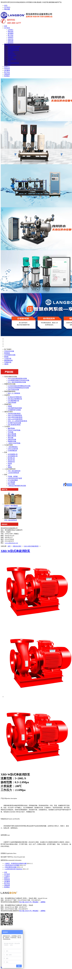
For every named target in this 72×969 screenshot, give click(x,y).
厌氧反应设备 (12, 439)
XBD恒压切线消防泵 (14, 413)
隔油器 (6, 356)
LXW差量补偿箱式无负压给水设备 (18, 380)
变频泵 (10, 467)
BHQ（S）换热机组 (14, 393)
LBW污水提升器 (13, 448)
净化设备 (10, 437)
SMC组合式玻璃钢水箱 (15, 399)
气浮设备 (10, 432)
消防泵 (6, 364)
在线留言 (10, 37)
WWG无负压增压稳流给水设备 (17, 378)
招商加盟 (10, 41)
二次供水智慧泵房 (13, 63)
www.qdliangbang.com (11, 543)
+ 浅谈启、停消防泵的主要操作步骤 (15, 863)
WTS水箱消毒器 (13, 480)
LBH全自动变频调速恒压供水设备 (18, 387)
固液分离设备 (12, 435)
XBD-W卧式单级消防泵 (15, 417)
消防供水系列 (12, 55)
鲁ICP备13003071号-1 (25, 902)
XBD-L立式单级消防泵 (15, 415)
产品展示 (7, 44)
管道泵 (10, 463)
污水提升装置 (12, 59)
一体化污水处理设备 (14, 443)
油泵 (9, 465)
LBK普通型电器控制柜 (15, 408)
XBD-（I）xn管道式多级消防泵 (17, 421)
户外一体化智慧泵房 (14, 471)
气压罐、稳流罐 (13, 476)
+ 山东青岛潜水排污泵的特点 (13, 869)
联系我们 (7, 76)
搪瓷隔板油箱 (8, 360)
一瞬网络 (42, 902)
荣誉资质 (10, 31)
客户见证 (10, 35)
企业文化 (10, 39)
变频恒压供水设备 (13, 48)
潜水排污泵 (11, 460)
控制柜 (10, 406)
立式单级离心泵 (13, 456)
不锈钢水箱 (7, 362)
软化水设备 (11, 484)
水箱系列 (10, 52)
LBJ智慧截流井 (12, 450)
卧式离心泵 (11, 458)
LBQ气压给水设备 (13, 389)
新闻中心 (7, 66)
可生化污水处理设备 (14, 430)
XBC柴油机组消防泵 (14, 424)
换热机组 (7, 353)
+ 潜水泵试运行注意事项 (11, 865)
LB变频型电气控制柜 (14, 410)
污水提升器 (7, 358)
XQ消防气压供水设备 (14, 423)
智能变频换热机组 (13, 50)
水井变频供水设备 (9, 355)
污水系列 (10, 57)
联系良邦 (10, 42)
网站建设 (35, 902)
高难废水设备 (12, 441)
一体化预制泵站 (13, 447)
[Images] (36, 625)
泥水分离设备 (12, 434)
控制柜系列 (11, 53)
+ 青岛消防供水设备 (10, 867)
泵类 (9, 61)
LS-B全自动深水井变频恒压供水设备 (19, 386)
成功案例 (10, 33)
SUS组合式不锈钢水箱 (15, 397)
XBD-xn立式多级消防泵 (15, 419)
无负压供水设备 (9, 351)
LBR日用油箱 (12, 402)
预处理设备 (11, 428)
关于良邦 (7, 7)
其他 (9, 65)
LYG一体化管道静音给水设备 (17, 382)
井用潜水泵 (11, 461)
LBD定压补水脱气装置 (15, 478)
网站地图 (7, 9)
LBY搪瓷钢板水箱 (13, 400)
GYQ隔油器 (11, 482)
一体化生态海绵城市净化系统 (17, 485)
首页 (5, 5)
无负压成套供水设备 (14, 46)
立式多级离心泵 (13, 454)
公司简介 (10, 29)
